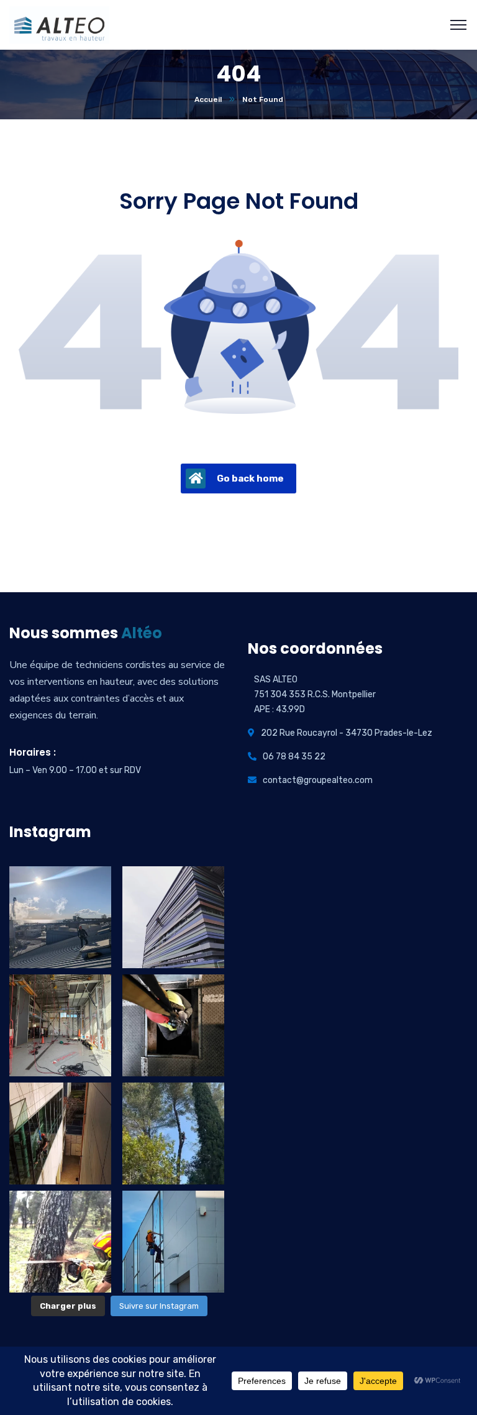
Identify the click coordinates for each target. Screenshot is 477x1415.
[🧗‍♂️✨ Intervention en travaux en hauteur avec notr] (60, 1133)
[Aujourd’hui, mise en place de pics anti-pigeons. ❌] (173, 917)
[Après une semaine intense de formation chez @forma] (60, 1025)
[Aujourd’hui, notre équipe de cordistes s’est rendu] (173, 1025)
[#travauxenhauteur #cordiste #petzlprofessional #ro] (173, 1133)
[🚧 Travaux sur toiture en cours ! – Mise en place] (60, 917)
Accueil (208, 99)
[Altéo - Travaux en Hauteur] (59, 24)
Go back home (250, 478)
